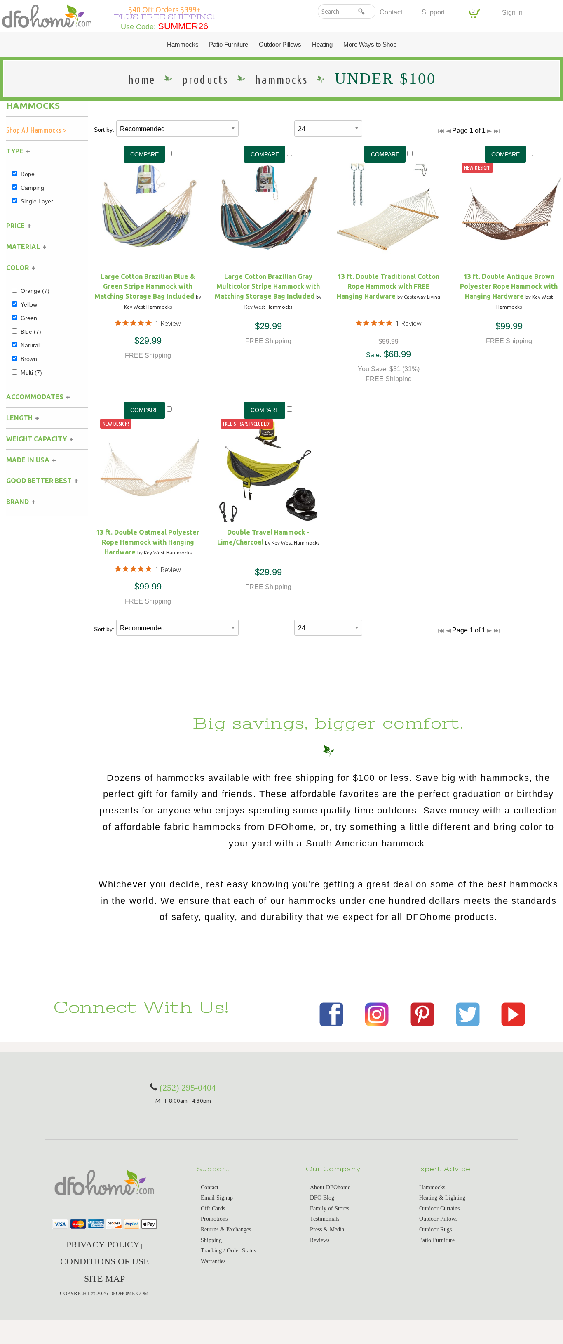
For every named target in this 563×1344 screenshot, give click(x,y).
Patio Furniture (228, 44)
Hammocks (183, 44)
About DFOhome (330, 1187)
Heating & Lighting (442, 1198)
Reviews (319, 1240)
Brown (29, 359)
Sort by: (104, 129)
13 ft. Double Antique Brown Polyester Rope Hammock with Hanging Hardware (509, 286)
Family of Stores (329, 1208)
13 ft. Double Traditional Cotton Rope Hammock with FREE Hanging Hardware (388, 286)
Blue (31, 331)
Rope (28, 174)
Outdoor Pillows (280, 44)
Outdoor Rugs (435, 1229)
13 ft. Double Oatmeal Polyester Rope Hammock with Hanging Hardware (147, 542)
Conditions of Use (104, 1261)
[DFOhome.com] (46, 15)
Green (29, 318)
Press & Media (327, 1229)
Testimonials (324, 1219)
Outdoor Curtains (439, 1208)
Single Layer (37, 201)
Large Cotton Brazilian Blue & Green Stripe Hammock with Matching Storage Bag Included (144, 286)
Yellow (29, 304)
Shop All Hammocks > (36, 130)
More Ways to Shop (369, 44)
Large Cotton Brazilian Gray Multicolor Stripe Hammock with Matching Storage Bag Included (267, 286)
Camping (32, 187)
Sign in (512, 12)
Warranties (213, 1261)
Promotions (214, 1219)
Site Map (104, 1278)
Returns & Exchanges (226, 1229)
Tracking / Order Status (228, 1250)
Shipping (211, 1240)
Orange (35, 291)
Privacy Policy (103, 1244)
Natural (30, 345)
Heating (322, 44)
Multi (31, 372)
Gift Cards (213, 1208)
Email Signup (217, 1198)
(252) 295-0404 (188, 1087)
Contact (391, 12)
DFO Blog (322, 1198)
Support (433, 12)
